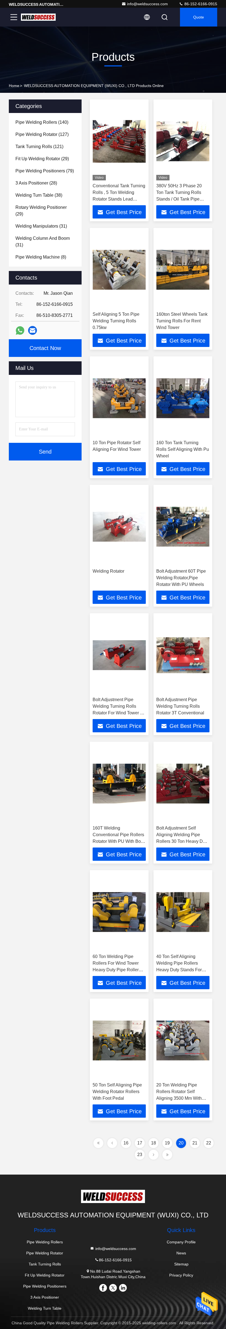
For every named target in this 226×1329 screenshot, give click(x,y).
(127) (42, 134)
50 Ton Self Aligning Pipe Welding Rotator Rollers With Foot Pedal (117, 1092)
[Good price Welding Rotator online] (119, 527)
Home (14, 85)
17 (139, 1143)
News (181, 1253)
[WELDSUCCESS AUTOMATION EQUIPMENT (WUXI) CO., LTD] (38, 17)
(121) (39, 146)
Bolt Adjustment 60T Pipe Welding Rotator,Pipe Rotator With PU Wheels (181, 578)
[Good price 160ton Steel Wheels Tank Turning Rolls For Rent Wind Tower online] (182, 270)
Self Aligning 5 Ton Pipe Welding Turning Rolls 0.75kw (116, 321)
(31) (41, 226)
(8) (40, 257)
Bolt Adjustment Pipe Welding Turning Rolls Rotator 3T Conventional (180, 706)
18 (153, 1143)
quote (198, 17)
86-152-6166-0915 (200, 4)
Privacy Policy (181, 1275)
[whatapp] (20, 330)
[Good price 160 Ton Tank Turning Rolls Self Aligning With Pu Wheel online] (182, 398)
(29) (42, 158)
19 (167, 1143)
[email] (32, 330)
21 (194, 1143)
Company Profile (181, 1242)
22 (208, 1143)
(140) (41, 122)
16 (125, 1143)
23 (139, 1154)
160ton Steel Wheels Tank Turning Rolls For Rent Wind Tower (182, 321)
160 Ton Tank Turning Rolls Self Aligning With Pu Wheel (182, 449)
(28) (36, 183)
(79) (44, 171)
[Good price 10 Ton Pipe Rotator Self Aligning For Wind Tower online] (119, 398)
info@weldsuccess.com (147, 4)
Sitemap (181, 1264)
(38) (38, 195)
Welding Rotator (108, 571)
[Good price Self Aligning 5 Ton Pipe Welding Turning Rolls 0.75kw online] (119, 270)
